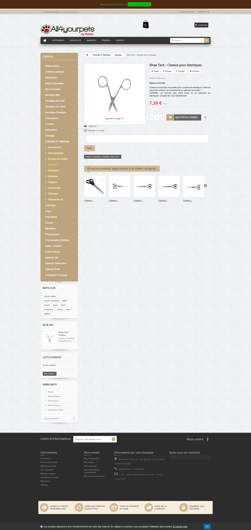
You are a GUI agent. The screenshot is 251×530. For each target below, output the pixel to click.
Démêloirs (53, 170)
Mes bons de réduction (94, 476)
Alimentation (52, 66)
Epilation (52, 176)
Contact (120, 40)
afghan (47, 313)
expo (68, 309)
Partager (168, 71)
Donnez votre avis (157, 78)
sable (64, 300)
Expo (48, 211)
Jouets (49, 222)
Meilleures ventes (48, 466)
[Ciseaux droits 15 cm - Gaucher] (120, 186)
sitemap (44, 484)
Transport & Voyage (56, 275)
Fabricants (50, 384)
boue (55, 305)
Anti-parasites (55, 153)
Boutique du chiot (55, 106)
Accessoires (54, 147)
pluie (63, 305)
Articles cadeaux (54, 71)
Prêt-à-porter (52, 234)
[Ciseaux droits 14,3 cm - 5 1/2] (194, 186)
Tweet (156, 71)
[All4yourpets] (67, 29)
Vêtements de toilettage (54, 202)
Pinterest (195, 71)
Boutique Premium (55, 112)
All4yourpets (53, 400)
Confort (49, 124)
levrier (47, 305)
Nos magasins (47, 469)
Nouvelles (75, 40)
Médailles (50, 228)
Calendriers (51, 118)
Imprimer (92, 126)
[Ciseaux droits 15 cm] (95, 186)
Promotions (46, 458)
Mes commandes (91, 458)
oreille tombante (51, 300)
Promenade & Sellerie (57, 240)
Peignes (52, 182)
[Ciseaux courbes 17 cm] (169, 186)
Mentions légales (48, 473)
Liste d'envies (52, 357)
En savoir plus (180, 526)
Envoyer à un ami (96, 130)
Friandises (51, 216)
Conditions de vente (50, 477)
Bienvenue (45, 481)
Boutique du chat (54, 100)
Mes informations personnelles (92, 471)
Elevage (49, 135)
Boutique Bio (52, 95)
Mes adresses (90, 466)
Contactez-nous (186, 12)
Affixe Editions (53, 396)
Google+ (181, 71)
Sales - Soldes (53, 246)
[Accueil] (45, 40)
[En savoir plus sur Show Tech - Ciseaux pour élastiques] (50, 338)
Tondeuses (53, 187)
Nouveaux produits (49, 462)
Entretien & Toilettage (57, 141)
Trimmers (52, 193)
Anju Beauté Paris (55, 409)
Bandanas (51, 77)
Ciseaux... (88, 200)
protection (48, 309)
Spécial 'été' (52, 257)
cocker (60, 309)
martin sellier (50, 296)
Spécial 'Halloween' (56, 263)
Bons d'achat (52, 89)
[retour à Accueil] (87, 55)
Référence (153, 83)
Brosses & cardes (57, 158)
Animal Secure (53, 405)
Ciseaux (52, 164)
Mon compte (92, 452)
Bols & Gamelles (54, 83)
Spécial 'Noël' (52, 269)
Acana (50, 391)
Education (51, 129)
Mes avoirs (89, 462)
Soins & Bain (52, 251)
